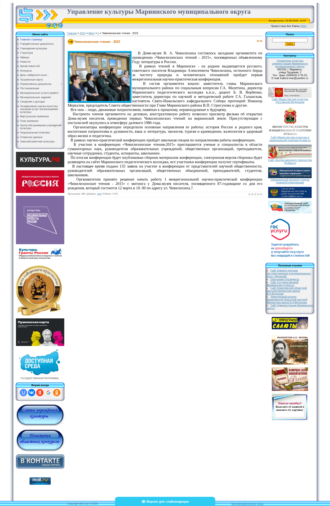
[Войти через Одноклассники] (56, 392)
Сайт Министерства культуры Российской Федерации (290, 100)
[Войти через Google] (48, 392)
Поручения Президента (284, 279)
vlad (99, 194)
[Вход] (60, 27)
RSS (303, 26)
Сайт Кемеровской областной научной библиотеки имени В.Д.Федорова (287, 290)
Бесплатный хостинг (244, 503)
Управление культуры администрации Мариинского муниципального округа (290, 63)
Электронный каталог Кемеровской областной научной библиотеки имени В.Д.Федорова (287, 299)
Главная (72, 33)
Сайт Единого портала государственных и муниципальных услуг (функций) (289, 273)
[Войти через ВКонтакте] (31, 392)
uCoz (260, 503)
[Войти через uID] (23, 392)
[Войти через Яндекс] (39, 392)
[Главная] (48, 27)
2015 (83, 33)
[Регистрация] (54, 27)
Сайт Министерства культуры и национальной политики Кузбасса (290, 139)
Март (91, 33)
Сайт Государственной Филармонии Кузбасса (282, 283)
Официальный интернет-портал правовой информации (289, 181)
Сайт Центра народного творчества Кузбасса (290, 161)
